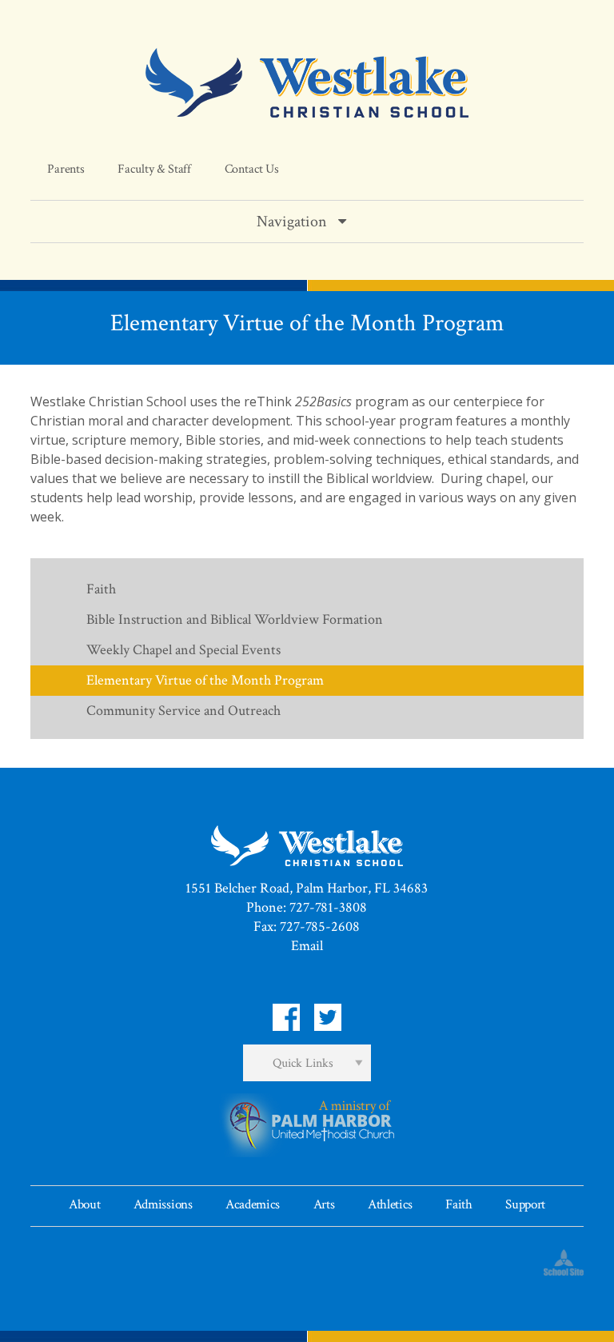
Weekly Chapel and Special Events (183, 650)
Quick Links (303, 1063)
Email (307, 946)
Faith (101, 589)
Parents (66, 169)
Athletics (390, 1204)
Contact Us (252, 169)
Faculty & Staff (154, 169)
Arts (324, 1204)
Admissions (163, 1204)
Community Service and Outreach (183, 710)
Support (525, 1204)
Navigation (292, 221)
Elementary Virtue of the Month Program (205, 680)
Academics (252, 1204)
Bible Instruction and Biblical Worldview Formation (234, 619)
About (84, 1204)
